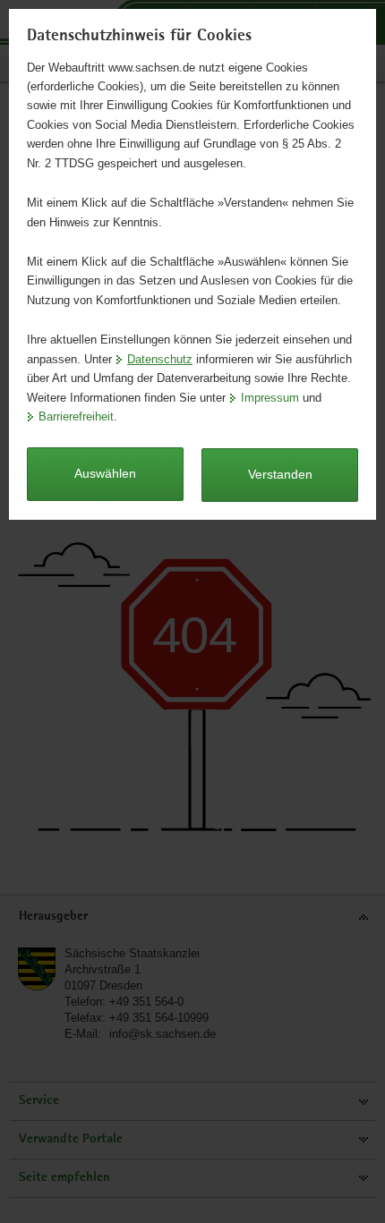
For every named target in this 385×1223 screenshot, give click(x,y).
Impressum (270, 397)
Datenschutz (159, 359)
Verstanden (280, 474)
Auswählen (105, 473)
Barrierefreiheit (76, 416)
